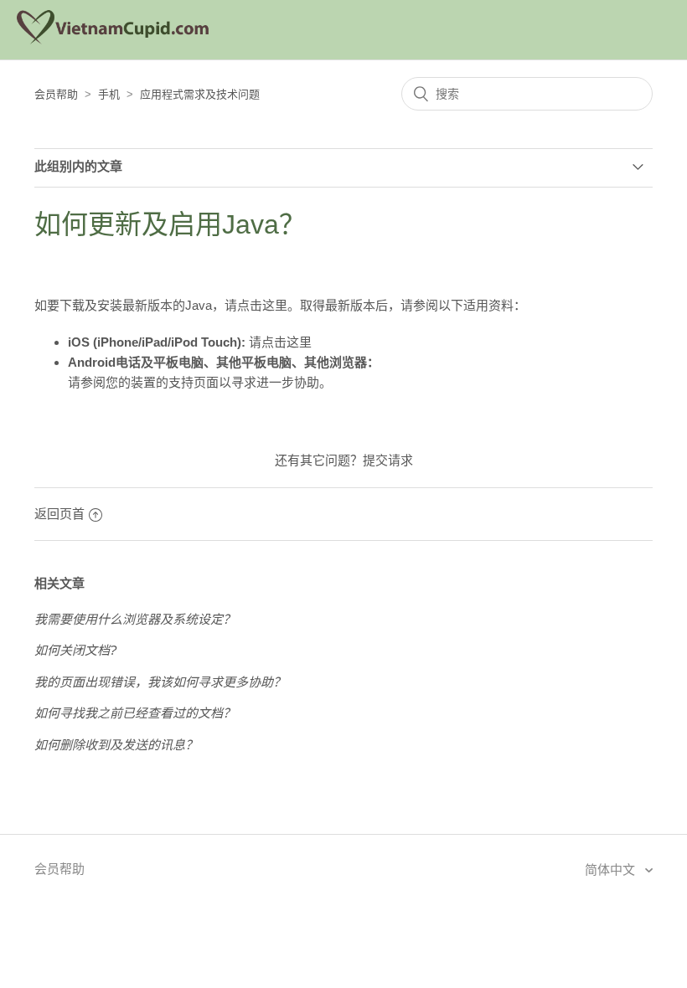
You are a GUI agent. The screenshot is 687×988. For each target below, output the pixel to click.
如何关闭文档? (75, 650)
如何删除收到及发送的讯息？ (116, 745)
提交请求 (388, 460)
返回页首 (59, 514)
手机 (109, 94)
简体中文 (611, 869)
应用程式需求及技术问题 (200, 94)
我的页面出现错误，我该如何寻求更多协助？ (160, 682)
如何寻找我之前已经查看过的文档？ (134, 713)
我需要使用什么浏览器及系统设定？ (134, 619)
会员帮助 (56, 94)
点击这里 (262, 305)
